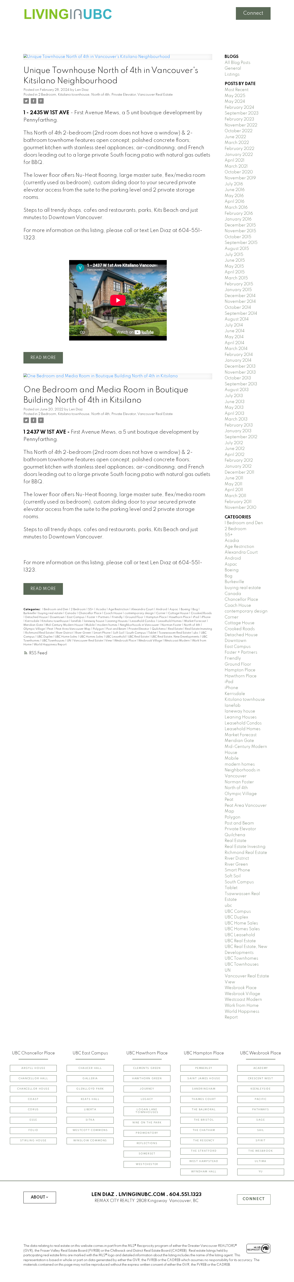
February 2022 (239, 149)
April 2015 (235, 272)
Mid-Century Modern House (64, 625)
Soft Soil (118, 633)
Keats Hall (90, 1099)
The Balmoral (204, 1109)
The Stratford (204, 1151)
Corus (33, 1109)
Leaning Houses (117, 621)
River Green (83, 633)
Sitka (90, 1120)
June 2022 (235, 137)
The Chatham (204, 1130)
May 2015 (234, 266)
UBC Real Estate (139, 636)
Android (162, 609)
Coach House (113, 613)
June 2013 (235, 402)
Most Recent (237, 90)
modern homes (107, 625)
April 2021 (234, 160)
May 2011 (233, 484)
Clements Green (147, 1068)
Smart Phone (102, 633)
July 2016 (234, 184)
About (38, 1197)
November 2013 (240, 372)
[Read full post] (117, 60)
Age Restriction (118, 609)
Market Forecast (195, 621)
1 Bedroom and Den (55, 609)
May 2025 (235, 96)
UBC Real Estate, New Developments (175, 636)
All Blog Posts (237, 63)
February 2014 (239, 355)
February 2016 (239, 214)
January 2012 (238, 466)
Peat (50, 629)
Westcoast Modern (177, 640)
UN (69, 640)
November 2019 (240, 178)
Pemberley (203, 1068)
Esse (33, 1120)
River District (65, 633)
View (109, 640)
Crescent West (260, 1078)
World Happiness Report (50, 644)
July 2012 (234, 443)
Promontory (147, 1133)
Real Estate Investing (198, 629)
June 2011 (234, 478)
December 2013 (240, 366)
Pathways (260, 1109)
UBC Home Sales (66, 636)
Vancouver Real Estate (155, 94)
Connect (253, 13)
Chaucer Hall (90, 1068)
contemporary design (139, 613)
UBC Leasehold (116, 636)
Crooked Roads (201, 613)
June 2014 (235, 331)
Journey (147, 1089)
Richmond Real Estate (39, 633)
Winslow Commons (90, 1140)
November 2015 (240, 231)
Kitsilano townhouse (73, 94)
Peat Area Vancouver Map (73, 629)
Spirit (261, 1140)
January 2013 (238, 431)
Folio (33, 1130)
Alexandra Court (142, 609)
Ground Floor (134, 617)
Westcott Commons (90, 1130)
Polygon (99, 629)
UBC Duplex (45, 636)
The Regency (204, 1140)
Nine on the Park (147, 1123)
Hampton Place (156, 617)
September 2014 (241, 314)
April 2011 (234, 490)
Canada (71, 613)
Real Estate (175, 629)
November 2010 (240, 508)
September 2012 (241, 437)
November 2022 (241, 125)
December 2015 (240, 225)
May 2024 (235, 102)
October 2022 (238, 131)
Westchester (147, 1164)
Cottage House (178, 613)
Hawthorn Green (147, 1078)
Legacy (147, 1099)
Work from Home (242, 1006)
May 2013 (234, 408)
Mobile (90, 625)
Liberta (90, 1109)
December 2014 (240, 296)
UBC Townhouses (53, 640)
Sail (260, 1130)
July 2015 (234, 255)
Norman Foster (171, 625)
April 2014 (234, 343)
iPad (196, 617)
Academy (260, 1068)
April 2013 (234, 414)
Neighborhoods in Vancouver (140, 625)
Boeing (186, 609)
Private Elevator (123, 94)
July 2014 (234, 325)
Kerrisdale (32, 621)
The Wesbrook (260, 1151)
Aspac (174, 609)
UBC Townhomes (241, 958)
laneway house (94, 621)
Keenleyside (261, 1089)
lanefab (76, 621)
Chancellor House (33, 1089)
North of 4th (100, 94)
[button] (33, 1068)
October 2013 (238, 378)
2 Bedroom (47, 94)
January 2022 (239, 155)
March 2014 (236, 349)
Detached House (36, 617)
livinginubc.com (142, 1194)
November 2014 (240, 302)
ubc (196, 633)
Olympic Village (34, 629)
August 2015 (237, 249)
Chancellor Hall (33, 1078)
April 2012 (234, 455)
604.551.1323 (185, 1194)
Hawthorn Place (180, 617)
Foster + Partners (98, 617)
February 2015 (239, 284)
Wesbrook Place (125, 640)
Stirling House (33, 1140)
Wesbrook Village (150, 640)
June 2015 (235, 260)
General (233, 68)
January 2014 (238, 360)
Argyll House (33, 1068)
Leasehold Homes (170, 621)
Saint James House (203, 1078)
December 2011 (239, 472)
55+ (91, 609)
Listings (232, 74)
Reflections (147, 1143)
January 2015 (238, 290)
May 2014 (234, 337)
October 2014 (238, 308)
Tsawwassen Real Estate (175, 633)
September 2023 (242, 113)
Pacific (260, 1099)
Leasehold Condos (143, 621)
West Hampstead (203, 1161)
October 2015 (238, 237)
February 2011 (238, 502)
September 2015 (241, 243)
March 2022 (237, 143)
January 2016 (238, 219)
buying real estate (50, 613)
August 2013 (237, 390)
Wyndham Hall (204, 1171)
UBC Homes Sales (92, 636)
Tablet (152, 633)
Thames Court (204, 1099)
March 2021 (236, 166)
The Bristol (204, 1120)
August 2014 (237, 319)
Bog (195, 609)
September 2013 (241, 384)
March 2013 (236, 419)
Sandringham (204, 1089)
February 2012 (239, 460)
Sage (260, 1120)
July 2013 (234, 396)
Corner (161, 613)
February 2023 (239, 119)
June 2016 (235, 190)
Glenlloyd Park (90, 1089)
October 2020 (239, 172)
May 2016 (234, 196)
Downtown (57, 617)
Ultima (260, 1161)
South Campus (136, 633)
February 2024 (239, 108)
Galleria (90, 1078)
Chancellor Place (90, 613)
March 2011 (235, 496)
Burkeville (30, 613)
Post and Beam (116, 629)
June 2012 (235, 449)
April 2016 (234, 202)
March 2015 (236, 278)
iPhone (205, 617)
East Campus (76, 617)
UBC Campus (238, 912)
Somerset (147, 1154)
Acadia (101, 609)
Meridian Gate (33, 625)
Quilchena (159, 629)
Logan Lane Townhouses (147, 1111)
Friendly (117, 617)
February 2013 (239, 425)
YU (261, 1171)
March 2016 (236, 208)
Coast (33, 1099)
